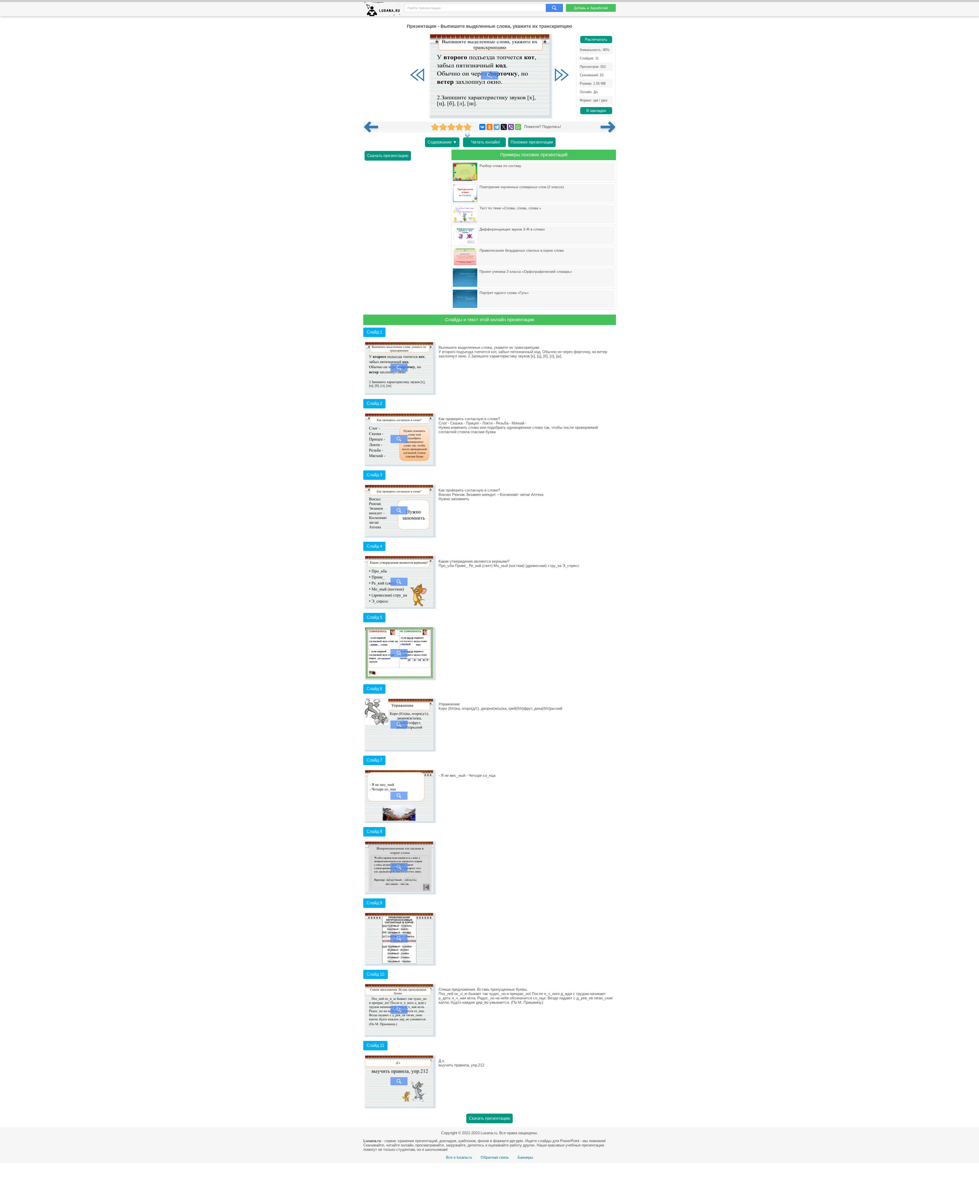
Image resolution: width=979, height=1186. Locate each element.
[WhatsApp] (518, 127)
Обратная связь (495, 1157)
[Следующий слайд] (561, 75)
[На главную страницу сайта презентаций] (384, 10)
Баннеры (525, 1157)
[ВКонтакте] (482, 127)
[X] (504, 127)
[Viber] (511, 127)
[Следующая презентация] (608, 127)
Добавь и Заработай (591, 8)
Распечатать (596, 39)
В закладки (596, 111)
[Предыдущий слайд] (417, 75)
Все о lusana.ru (459, 1157)
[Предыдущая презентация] (373, 127)
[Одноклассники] (489, 127)
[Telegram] (497, 127)
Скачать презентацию (387, 155)
